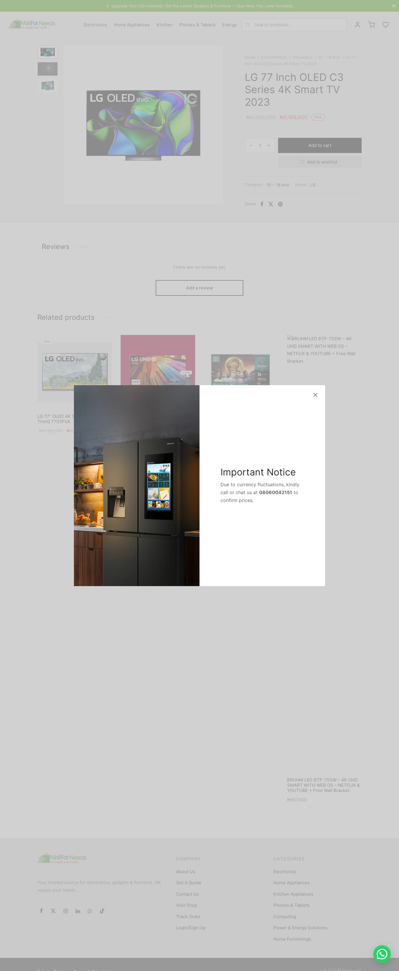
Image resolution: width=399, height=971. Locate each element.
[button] (382, 954)
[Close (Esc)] (315, 395)
